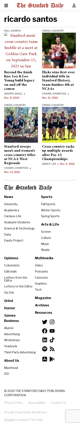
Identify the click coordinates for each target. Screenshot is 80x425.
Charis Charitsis (54, 93)
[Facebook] (44, 331)
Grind (8, 301)
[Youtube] (52, 331)
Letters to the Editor (18, 286)
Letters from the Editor (15, 279)
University (11, 204)
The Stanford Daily (28, 188)
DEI (6, 373)
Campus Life (12, 216)
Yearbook (10, 346)
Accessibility (36, 402)
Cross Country (53, 30)
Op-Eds (9, 292)
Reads (45, 249)
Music (45, 244)
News (8, 197)
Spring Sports (50, 216)
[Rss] (52, 349)
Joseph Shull (13, 93)
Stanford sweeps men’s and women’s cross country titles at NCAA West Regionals (19, 155)
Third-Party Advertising (20, 352)
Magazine (43, 298)
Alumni (8, 328)
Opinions (11, 258)
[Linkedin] (44, 340)
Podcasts (41, 271)
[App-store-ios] (44, 359)
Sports (46, 197)
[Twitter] (44, 322)
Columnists (12, 265)
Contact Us (58, 402)
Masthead (11, 367)
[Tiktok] (52, 340)
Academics (11, 210)
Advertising (12, 334)
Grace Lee (49, 163)
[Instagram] (52, 322)
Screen (46, 231)
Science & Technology (19, 228)
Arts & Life (50, 224)
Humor (9, 308)
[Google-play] (52, 359)
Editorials (10, 271)
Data (7, 234)
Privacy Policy (13, 402)
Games (10, 315)
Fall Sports (12, 30)
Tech (38, 289)
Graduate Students (17, 222)
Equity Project (13, 240)
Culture (46, 237)
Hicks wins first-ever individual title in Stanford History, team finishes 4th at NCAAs (58, 81)
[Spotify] (44, 349)
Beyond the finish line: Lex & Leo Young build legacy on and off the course (19, 81)
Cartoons (41, 277)
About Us (11, 361)
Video (39, 265)
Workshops (12, 340)
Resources (43, 313)
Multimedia (44, 258)
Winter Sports (50, 210)
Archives (42, 305)
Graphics (41, 283)
